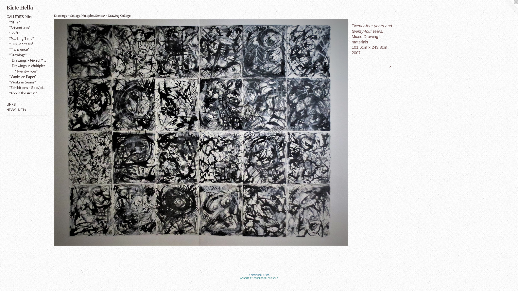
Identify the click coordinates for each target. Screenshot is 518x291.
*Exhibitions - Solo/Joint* (28, 87)
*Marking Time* (21, 38)
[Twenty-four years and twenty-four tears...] (201, 132)
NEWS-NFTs (16, 110)
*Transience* (19, 49)
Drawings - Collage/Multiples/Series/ (79, 16)
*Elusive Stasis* (21, 44)
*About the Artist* (23, 93)
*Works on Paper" (22, 77)
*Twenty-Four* (26, 71)
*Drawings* (18, 55)
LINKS (11, 104)
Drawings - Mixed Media (29, 60)
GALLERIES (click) (20, 17)
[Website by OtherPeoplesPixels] (510, 8)
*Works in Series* (22, 82)
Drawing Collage (119, 16)
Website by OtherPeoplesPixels (259, 278)
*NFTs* (14, 22)
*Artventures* (19, 27)
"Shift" (14, 33)
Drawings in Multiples (28, 66)
